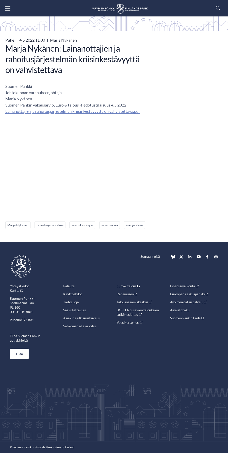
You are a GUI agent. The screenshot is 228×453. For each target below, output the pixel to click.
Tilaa (19, 354)
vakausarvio (109, 225)
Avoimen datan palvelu (186, 302)
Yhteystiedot (19, 286)
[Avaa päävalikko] (11, 8)
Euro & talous (126, 286)
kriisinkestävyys (82, 225)
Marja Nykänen (17, 225)
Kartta (15, 290)
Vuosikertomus (128, 322)
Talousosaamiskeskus (132, 302)
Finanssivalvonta (182, 286)
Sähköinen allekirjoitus (80, 326)
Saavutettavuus (75, 310)
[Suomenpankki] (120, 8)
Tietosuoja (71, 302)
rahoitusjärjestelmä (50, 225)
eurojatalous (134, 225)
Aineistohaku (179, 310)
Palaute (69, 286)
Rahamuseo (125, 294)
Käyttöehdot (72, 294)
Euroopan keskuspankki (187, 294)
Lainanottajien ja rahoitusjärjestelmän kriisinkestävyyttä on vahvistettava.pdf (72, 111)
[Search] (217, 8)
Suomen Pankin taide (185, 318)
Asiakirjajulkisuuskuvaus (81, 318)
